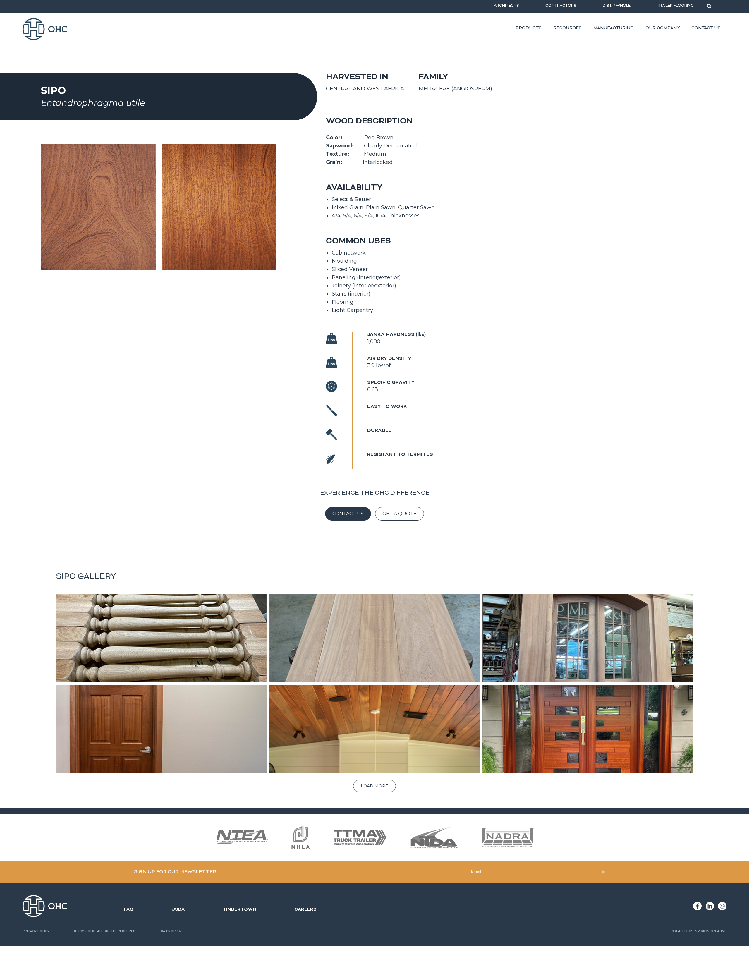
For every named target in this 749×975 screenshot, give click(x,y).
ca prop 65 (171, 931)
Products (529, 28)
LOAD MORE (374, 786)
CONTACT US (348, 513)
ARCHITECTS (506, 6)
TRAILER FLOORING (675, 6)
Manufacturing (613, 28)
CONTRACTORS (560, 6)
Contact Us (706, 28)
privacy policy (36, 931)
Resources (567, 28)
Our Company (662, 28)
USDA (178, 909)
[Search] (709, 6)
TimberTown (239, 909)
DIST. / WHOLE (617, 6)
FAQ (128, 909)
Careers (305, 909)
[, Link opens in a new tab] (697, 906)
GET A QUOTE (399, 513)
